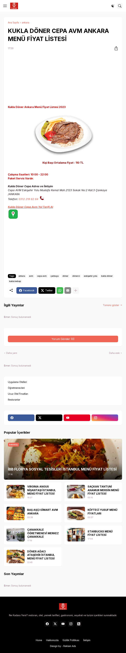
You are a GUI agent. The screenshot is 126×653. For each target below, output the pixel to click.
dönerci (76, 276)
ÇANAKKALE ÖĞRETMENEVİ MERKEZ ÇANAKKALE (43, 533)
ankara (25, 22)
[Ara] (120, 6)
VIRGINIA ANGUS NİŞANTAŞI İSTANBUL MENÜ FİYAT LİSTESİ (41, 490)
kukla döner (107, 276)
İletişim (86, 640)
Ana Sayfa (13, 22)
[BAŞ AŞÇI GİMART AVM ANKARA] (16, 513)
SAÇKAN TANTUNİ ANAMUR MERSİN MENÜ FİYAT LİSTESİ (103, 490)
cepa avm (42, 276)
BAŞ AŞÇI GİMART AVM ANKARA (42, 511)
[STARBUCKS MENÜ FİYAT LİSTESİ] (76, 534)
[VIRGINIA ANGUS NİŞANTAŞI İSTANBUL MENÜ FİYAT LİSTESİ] (16, 491)
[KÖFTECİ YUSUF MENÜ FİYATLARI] (76, 513)
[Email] (67, 290)
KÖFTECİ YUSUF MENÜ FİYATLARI (102, 511)
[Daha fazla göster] (75, 290)
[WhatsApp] (60, 290)
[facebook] (21, 417)
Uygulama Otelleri (17, 382)
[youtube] (77, 417)
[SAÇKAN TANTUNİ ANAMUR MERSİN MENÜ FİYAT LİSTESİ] (76, 491)
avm (31, 276)
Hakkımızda (52, 640)
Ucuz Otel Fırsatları (18, 393)
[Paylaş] (115, 48)
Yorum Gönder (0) (63, 339)
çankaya (55, 276)
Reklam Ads (69, 646)
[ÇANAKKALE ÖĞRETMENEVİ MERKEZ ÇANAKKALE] (16, 534)
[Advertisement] (63, 78)
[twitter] (49, 417)
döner (65, 276)
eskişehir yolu (90, 276)
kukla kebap (15, 281)
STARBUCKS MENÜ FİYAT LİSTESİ (100, 533)
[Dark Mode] (113, 6)
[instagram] (105, 417)
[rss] (79, 624)
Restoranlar (14, 399)
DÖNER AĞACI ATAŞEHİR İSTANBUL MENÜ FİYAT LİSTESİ (41, 555)
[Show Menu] (5, 6)
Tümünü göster (111, 305)
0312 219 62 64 (28, 199)
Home (39, 640)
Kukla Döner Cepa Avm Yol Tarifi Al (30, 207)
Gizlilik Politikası (71, 640)
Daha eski (114, 353)
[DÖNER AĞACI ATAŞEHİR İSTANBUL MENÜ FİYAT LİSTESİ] (16, 556)
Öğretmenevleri (16, 387)
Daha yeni (11, 353)
